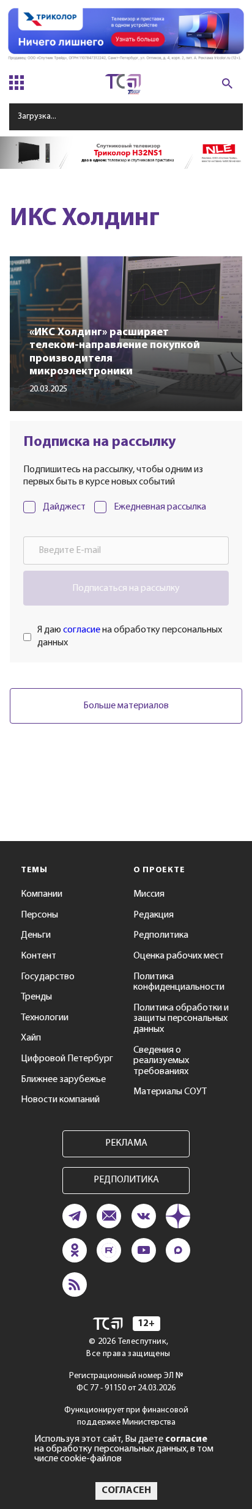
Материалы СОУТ (170, 1092)
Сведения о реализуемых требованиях (161, 1061)
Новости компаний (60, 1100)
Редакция (153, 915)
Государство (48, 977)
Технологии (45, 1018)
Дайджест (64, 507)
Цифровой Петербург (67, 1059)
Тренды (36, 997)
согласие (81, 630)
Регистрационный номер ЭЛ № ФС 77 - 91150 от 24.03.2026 (126, 1382)
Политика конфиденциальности (178, 982)
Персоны (39, 915)
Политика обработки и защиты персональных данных (181, 1018)
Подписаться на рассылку (126, 588)
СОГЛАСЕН (126, 1491)
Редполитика (160, 935)
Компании (41, 894)
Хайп (31, 1038)
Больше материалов (126, 706)
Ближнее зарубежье (63, 1079)
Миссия (149, 894)
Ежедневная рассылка (160, 507)
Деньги (36, 935)
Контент (38, 956)
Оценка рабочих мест (178, 956)
